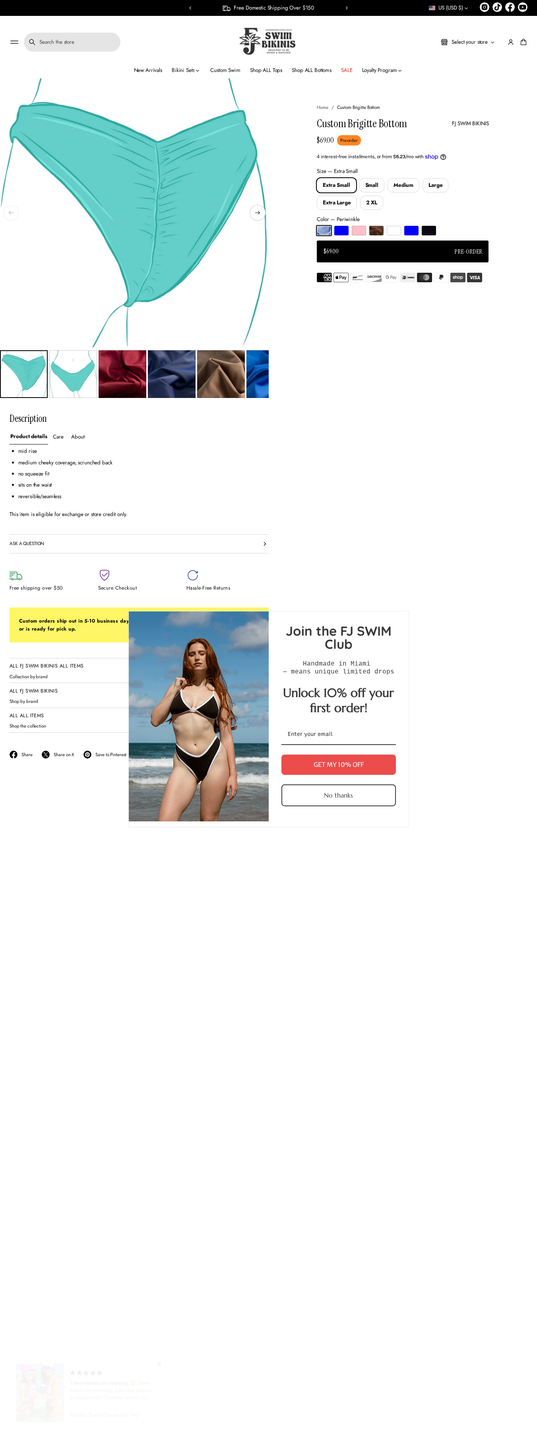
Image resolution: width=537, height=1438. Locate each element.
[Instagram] (484, 7)
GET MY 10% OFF (339, 764)
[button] (190, 8)
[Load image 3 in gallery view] (122, 374)
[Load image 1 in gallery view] (24, 374)
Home (322, 107)
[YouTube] (522, 7)
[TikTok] (497, 7)
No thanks (338, 795)
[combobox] (72, 42)
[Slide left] (11, 213)
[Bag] (522, 42)
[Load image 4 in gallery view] (172, 374)
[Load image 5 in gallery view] (221, 374)
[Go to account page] (510, 42)
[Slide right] (258, 213)
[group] (29, 437)
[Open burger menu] (14, 42)
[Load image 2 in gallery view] (73, 374)
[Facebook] (510, 7)
